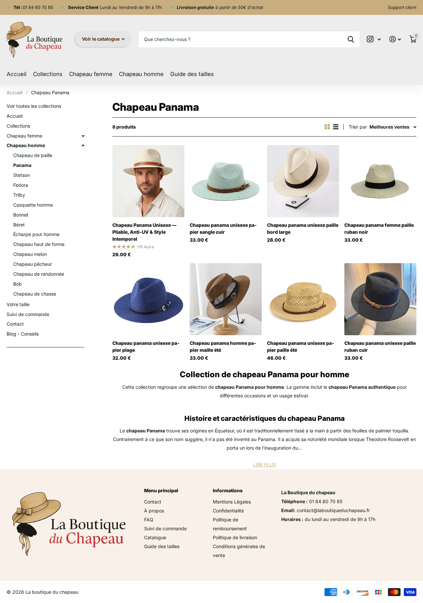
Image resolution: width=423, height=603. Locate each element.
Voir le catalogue (101, 39)
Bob (17, 284)
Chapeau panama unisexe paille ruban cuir (380, 346)
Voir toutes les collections (34, 106)
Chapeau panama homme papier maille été (223, 346)
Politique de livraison (235, 537)
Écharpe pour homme (36, 234)
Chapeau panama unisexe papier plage (145, 346)
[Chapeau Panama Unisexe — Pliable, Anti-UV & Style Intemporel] (148, 181)
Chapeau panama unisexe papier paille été (300, 346)
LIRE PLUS (264, 464)
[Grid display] (327, 126)
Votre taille (18, 304)
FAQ (148, 519)
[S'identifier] (395, 39)
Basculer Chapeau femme (83, 135)
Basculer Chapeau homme (83, 145)
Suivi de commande (28, 314)
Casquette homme (33, 205)
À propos (154, 510)
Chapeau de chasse (34, 294)
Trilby (19, 195)
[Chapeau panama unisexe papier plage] (148, 299)
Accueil (16, 74)
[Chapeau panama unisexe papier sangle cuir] (226, 181)
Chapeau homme (26, 145)
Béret (19, 224)
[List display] (335, 126)
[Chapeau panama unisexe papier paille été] (303, 299)
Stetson (21, 175)
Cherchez (351, 39)
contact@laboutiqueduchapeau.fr (333, 510)
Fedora (20, 185)
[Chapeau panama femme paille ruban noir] (380, 181)
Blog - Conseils (23, 334)
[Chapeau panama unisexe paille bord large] (303, 181)
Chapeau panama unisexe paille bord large (302, 228)
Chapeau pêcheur (32, 264)
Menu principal (161, 490)
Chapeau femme (24, 136)
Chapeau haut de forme (38, 244)
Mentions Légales (232, 501)
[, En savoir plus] (373, 39)
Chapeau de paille (32, 155)
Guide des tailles (192, 74)
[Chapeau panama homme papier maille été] (226, 299)
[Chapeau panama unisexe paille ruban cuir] (380, 299)
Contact (15, 324)
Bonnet (20, 215)
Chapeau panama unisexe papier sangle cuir (223, 228)
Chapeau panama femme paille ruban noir (379, 228)
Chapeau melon (30, 254)
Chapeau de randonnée (38, 274)
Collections (47, 74)
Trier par (358, 127)
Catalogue (155, 537)
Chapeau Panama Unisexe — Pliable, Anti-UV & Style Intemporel (144, 232)
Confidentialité (228, 510)
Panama (22, 165)
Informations (228, 490)
